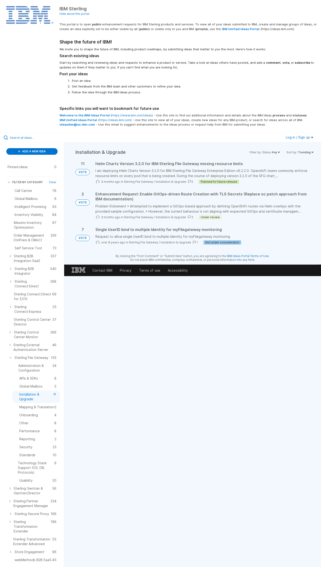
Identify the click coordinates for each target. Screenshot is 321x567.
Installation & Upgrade (171, 181)
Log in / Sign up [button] (298, 137)
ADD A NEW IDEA (33, 151)
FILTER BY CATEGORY (27, 182)
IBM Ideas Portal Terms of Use (248, 256)
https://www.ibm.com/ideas (132, 115)
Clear (52, 182)
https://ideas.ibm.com (115, 120)
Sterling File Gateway (138, 181)
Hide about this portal (74, 14)
